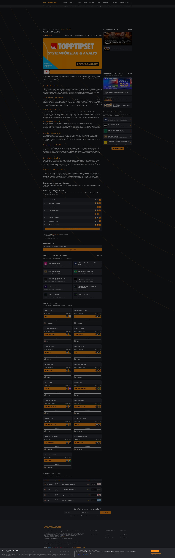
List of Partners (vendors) (82, 554)
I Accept (155, 551)
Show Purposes (156, 554)
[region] (87, 553)
